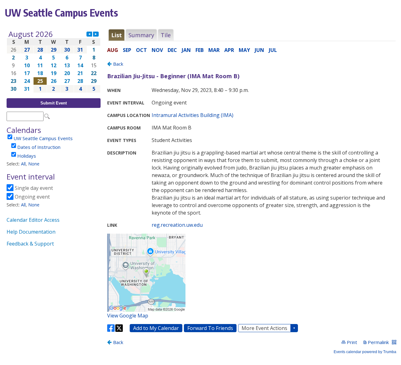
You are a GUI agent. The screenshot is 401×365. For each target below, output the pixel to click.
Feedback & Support (30, 243)
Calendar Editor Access (33, 219)
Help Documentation (31, 231)
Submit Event (53, 103)
